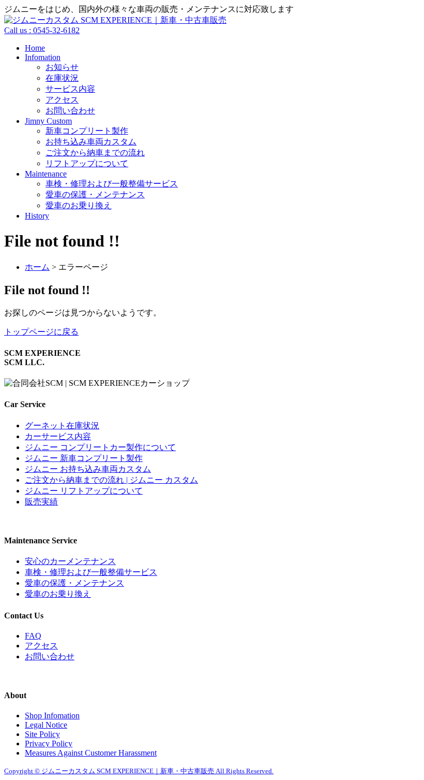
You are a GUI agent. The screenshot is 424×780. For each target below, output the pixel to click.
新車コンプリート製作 (87, 130)
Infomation (42, 57)
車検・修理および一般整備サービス (112, 183)
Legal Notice (46, 724)
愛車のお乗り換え (79, 205)
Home (35, 48)
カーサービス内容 (58, 436)
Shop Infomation (52, 715)
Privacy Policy (48, 743)
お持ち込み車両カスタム (91, 141)
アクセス (62, 99)
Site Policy (42, 734)
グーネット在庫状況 (62, 425)
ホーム (37, 267)
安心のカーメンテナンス (70, 561)
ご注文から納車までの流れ (95, 152)
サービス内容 (70, 88)
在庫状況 (62, 78)
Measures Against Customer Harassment (91, 752)
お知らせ (62, 67)
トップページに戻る (41, 331)
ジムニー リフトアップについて (84, 490)
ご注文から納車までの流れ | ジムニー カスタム (111, 479)
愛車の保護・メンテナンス (95, 194)
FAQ (33, 635)
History (37, 215)
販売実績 (41, 501)
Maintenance (46, 173)
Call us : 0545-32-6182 (42, 30)
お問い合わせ (70, 110)
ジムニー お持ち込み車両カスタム (88, 469)
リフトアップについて (87, 163)
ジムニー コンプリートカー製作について (100, 447)
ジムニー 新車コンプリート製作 (84, 458)
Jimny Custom (48, 121)
